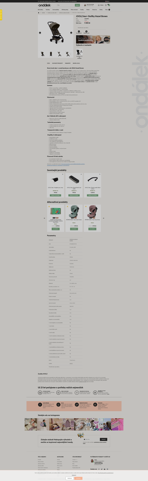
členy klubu (46, 392)
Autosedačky (59, 461)
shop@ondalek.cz (98, 462)
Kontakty (39, 459)
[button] (56, 227)
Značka (76, 63)
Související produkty (57, 63)
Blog (73, 463)
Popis (48, 63)
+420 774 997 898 (98, 463)
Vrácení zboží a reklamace (43, 467)
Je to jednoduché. (73, 1)
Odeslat (104, 439)
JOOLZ (71, 363)
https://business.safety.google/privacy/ (105, 472)
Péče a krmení (59, 465)
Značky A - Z (74, 459)
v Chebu (103, 404)
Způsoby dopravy (41, 463)
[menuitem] (41, 9)
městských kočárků (82, 381)
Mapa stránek (75, 461)
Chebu (108, 394)
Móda (58, 469)
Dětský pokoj (59, 463)
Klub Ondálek (75, 465)
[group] (55, 218)
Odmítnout (70, 478)
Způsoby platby (41, 465)
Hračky (58, 467)
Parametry (67, 63)
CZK (108, 1)
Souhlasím (78, 478)
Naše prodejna (41, 461)
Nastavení (74, 475)
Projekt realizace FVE (76, 467)
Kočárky (58, 459)
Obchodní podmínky (42, 469)
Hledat (77, 5)
